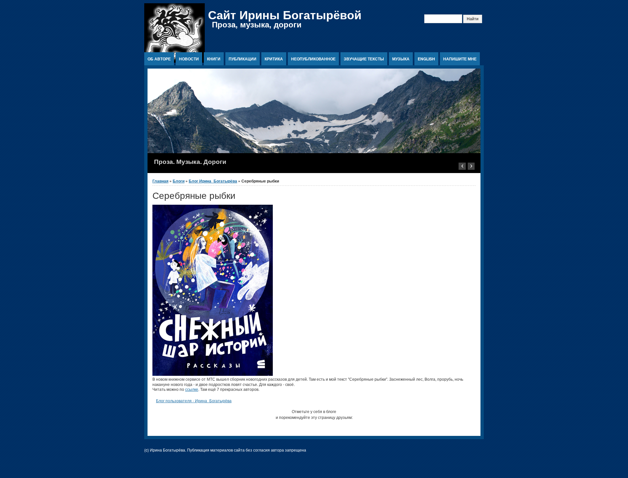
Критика (274, 59)
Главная (160, 181)
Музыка (401, 59)
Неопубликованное (313, 59)
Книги (213, 59)
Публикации (242, 59)
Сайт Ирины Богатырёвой (284, 14)
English (426, 59)
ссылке (191, 389)
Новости (189, 59)
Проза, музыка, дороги (257, 24)
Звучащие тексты (364, 59)
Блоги (178, 181)
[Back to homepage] (174, 61)
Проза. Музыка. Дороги (190, 161)
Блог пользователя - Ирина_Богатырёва (194, 400)
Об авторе (159, 59)
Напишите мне (460, 59)
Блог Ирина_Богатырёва (213, 181)
